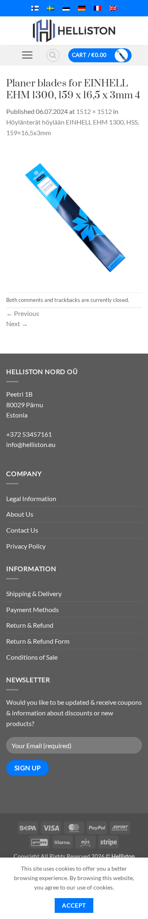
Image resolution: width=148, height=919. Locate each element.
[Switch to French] (97, 8)
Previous (22, 313)
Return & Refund (29, 625)
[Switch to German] (82, 8)
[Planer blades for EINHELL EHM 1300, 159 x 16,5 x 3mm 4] (74, 214)
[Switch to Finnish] (35, 8)
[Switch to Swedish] (50, 8)
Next (17, 323)
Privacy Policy (26, 546)
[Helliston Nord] (74, 30)
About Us (19, 514)
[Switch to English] (113, 8)
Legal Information (31, 498)
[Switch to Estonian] (66, 8)
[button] (27, 55)
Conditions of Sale (32, 657)
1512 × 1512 (94, 111)
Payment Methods (32, 609)
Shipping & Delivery (34, 593)
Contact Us (22, 530)
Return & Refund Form (37, 641)
